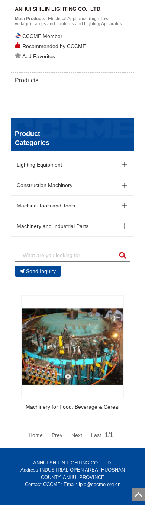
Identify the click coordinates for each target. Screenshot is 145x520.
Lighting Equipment (39, 165)
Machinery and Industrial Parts (52, 226)
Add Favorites (38, 56)
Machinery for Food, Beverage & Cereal (72, 407)
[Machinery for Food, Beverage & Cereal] (72, 346)
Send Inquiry (41, 271)
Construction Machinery (44, 185)
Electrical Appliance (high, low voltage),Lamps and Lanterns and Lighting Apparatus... (70, 21)
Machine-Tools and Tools (46, 206)
